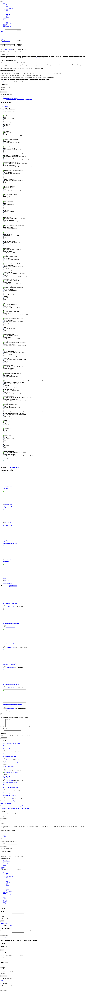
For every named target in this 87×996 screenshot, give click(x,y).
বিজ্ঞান (7, 15)
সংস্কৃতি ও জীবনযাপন (9, 8)
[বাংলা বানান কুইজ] (44, 743)
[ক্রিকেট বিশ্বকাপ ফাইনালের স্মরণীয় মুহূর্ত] (44, 615)
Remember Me (5, 918)
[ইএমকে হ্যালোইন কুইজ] (44, 570)
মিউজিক (7, 12)
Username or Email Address (6, 914)
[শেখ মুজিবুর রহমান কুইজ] (44, 497)
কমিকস (7, 10)
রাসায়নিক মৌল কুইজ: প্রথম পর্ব (9, 795)
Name (2, 728)
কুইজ (4, 3)
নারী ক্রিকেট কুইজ (6, 561)
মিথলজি (7, 9)
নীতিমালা (4, 862)
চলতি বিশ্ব (7, 20)
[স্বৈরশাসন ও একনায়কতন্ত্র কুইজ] (44, 753)
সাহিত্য (7, 7)
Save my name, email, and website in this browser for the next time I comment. (18, 735)
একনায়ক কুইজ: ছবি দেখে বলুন (9, 766)
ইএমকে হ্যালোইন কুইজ (7, 583)
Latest (4, 897)
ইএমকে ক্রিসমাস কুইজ (7, 525)
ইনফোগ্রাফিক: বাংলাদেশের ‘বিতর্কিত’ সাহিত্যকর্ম (12, 704)
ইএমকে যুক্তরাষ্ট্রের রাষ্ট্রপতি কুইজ (10, 543)
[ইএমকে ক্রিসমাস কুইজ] (44, 515)
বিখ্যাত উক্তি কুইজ (7, 777)
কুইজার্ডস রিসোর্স (13, 586)
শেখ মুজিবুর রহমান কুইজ (8, 507)
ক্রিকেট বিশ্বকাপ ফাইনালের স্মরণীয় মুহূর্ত (11, 623)
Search (19, 30)
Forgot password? (4, 923)
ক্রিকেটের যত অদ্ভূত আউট (8, 644)
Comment (3, 726)
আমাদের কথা (5, 860)
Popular (4, 578)
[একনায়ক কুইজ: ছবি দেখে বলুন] (44, 762)
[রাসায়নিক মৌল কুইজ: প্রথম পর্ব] (44, 792)
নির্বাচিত (11, 486)
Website (2, 733)
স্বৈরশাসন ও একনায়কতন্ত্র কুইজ (9, 756)
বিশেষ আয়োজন (5, 19)
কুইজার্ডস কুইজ (6, 486)
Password (2, 916)
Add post (2, 905)
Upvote (2, 106)
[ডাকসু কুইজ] (44, 479)
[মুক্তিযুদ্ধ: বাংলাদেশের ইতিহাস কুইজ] (44, 782)
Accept (2, 948)
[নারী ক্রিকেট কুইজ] (44, 552)
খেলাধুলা (7, 16)
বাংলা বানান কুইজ (6, 748)
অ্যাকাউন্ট (4, 25)
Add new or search (4, 955)
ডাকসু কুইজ (5, 488)
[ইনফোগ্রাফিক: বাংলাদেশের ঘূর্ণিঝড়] (44, 655)
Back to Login (3, 937)
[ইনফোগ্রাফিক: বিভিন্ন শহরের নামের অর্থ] (44, 676)
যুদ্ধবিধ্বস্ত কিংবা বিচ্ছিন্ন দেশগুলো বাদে (36, 57)
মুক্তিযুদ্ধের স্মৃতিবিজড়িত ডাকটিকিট (10, 603)
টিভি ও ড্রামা (8, 14)
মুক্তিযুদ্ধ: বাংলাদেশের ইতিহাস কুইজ (10, 787)
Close (2, 868)
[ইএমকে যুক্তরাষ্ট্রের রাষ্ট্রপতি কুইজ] (44, 533)
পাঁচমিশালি (7, 17)
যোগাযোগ (4, 865)
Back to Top (3, 867)
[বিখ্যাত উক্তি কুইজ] (44, 772)
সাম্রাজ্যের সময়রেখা (9, 23)
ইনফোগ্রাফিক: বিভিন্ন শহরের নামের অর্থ (11, 684)
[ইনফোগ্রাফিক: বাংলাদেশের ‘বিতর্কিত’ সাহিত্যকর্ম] (44, 696)
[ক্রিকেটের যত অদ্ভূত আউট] (44, 635)
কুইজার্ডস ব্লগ (5, 24)
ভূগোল (7, 6)
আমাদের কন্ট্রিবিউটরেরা (6, 861)
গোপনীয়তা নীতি (5, 863)
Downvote (6, 106)
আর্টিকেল (4, 18)
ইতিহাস (7, 4)
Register (12, 925)
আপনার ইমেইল (3, 89)
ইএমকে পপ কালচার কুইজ (7, 26)
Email (2, 731)
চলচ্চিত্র (7, 11)
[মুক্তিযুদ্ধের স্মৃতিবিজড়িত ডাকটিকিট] (44, 594)
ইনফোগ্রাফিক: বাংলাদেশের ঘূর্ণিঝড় (10, 664)
